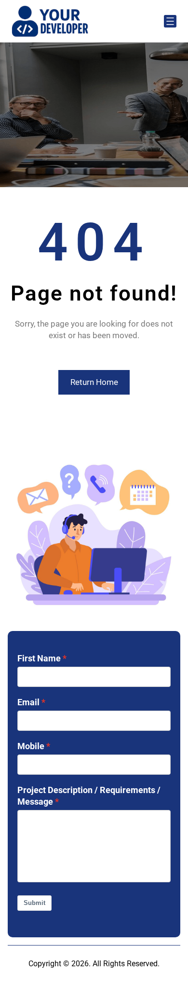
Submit (34, 902)
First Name (39, 658)
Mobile (30, 746)
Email (28, 702)
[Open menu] (170, 21)
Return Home (94, 382)
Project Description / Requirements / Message (89, 796)
